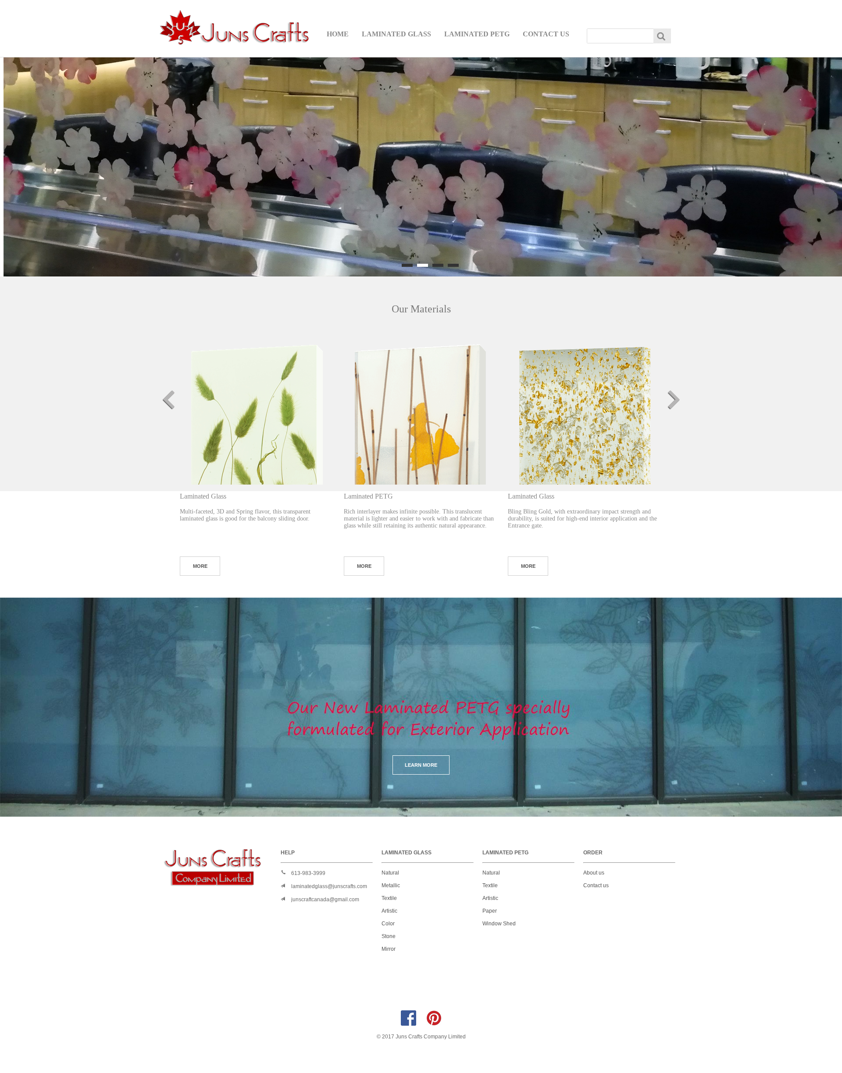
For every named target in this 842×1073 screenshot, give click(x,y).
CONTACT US (546, 34)
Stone (389, 936)
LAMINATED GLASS (396, 34)
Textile (389, 898)
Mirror (389, 949)
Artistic (389, 911)
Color (388, 924)
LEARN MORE (421, 765)
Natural (390, 873)
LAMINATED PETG (477, 34)
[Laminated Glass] (256, 408)
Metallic (391, 885)
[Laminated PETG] (420, 408)
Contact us (596, 885)
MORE (200, 566)
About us (593, 873)
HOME (338, 34)
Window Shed (499, 924)
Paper (489, 911)
